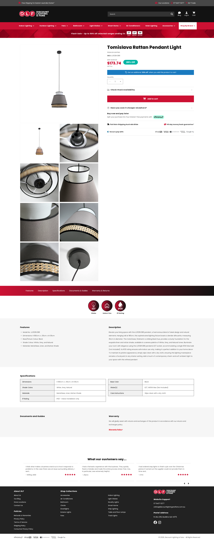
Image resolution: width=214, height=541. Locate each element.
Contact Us (18, 505)
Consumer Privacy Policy (23, 529)
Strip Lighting (113, 509)
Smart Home (113, 26)
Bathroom (77, 26)
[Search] (171, 14)
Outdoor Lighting (46, 26)
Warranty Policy (115, 430)
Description (43, 290)
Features (29, 290)
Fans (64, 26)
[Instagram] (159, 522)
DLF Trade (192, 3)
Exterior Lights (66, 512)
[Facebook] (156, 522)
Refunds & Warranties (22, 515)
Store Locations (20, 502)
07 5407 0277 (179, 3)
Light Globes (95, 26)
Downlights (65, 509)
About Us (17, 495)
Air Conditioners (133, 26)
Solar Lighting (151, 26)
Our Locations (164, 3)
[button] (150, 90)
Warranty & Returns (101, 290)
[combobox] (141, 14)
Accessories (168, 26)
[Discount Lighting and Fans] (34, 14)
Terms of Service (20, 522)
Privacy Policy (19, 519)
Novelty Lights (113, 502)
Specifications (58, 290)
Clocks (63, 505)
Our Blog (17, 499)
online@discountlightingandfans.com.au (169, 507)
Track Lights (112, 515)
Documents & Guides (78, 290)
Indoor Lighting (25, 26)
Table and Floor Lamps (117, 512)
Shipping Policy (19, 526)
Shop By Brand (186, 26)
